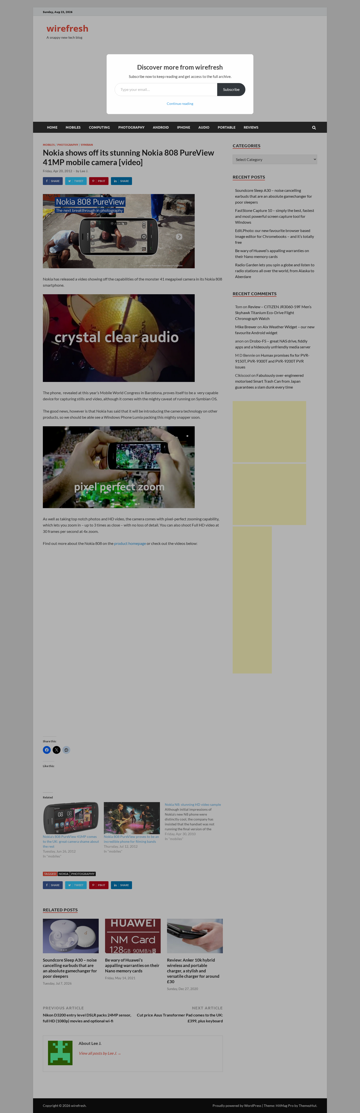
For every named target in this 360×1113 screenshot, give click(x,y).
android (161, 127)
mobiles (73, 127)
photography (131, 127)
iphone (183, 127)
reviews (251, 127)
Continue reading (180, 103)
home (52, 127)
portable (226, 127)
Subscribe (231, 89)
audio (203, 127)
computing (99, 127)
